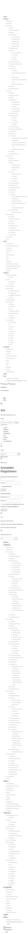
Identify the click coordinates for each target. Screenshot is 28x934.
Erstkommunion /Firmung (17, 212)
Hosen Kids (12, 171)
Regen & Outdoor (10, 236)
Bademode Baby (12, 66)
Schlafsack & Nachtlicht (11, 299)
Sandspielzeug (9, 248)
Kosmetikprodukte (13, 293)
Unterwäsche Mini (13, 131)
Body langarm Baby (16, 39)
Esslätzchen (12, 342)
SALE (8, 239)
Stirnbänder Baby (16, 77)
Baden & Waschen (10, 288)
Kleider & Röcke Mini (13, 113)
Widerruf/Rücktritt (7, 433)
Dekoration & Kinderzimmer (12, 275)
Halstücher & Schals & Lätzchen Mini (19, 142)
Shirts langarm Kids (16, 167)
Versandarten (6, 431)
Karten (8, 360)
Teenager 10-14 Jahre (10, 214)
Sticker (8, 259)
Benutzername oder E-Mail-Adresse (9, 476)
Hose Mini (14, 117)
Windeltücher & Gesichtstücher (15, 295)
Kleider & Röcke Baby (14, 48)
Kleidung (6, 18)
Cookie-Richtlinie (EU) (8, 441)
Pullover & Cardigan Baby (14, 30)
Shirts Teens (12, 221)
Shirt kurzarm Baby (16, 43)
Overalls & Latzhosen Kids (14, 182)
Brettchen (11, 340)
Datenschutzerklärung (13, 506)
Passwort (3, 482)
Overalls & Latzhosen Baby (14, 61)
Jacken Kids (12, 158)
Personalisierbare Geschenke (12, 355)
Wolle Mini (12, 97)
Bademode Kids (12, 191)
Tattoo (8, 257)
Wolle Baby (12, 32)
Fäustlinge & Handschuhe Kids (18, 207)
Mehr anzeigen (4, 456)
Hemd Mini (15, 106)
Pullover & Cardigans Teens (14, 218)
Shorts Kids (15, 180)
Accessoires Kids (13, 194)
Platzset (11, 344)
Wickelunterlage (12, 317)
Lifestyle (6, 272)
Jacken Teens (12, 216)
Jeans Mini (14, 120)
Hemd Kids (15, 169)
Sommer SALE (9, 21)
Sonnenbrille (15, 70)
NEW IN (5, 16)
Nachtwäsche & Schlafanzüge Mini (16, 129)
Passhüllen (11, 284)
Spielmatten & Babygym (14, 313)
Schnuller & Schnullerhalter (14, 311)
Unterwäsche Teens (13, 227)
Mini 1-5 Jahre (9, 90)
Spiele (5, 241)
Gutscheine (9, 353)
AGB (5, 435)
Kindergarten (9, 367)
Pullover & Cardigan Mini (14, 95)
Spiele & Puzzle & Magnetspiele (12, 245)
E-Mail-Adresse (5, 497)
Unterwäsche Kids (13, 189)
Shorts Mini (15, 124)
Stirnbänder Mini (16, 140)
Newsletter (5, 427)
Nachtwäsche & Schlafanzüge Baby (16, 63)
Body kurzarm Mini (16, 102)
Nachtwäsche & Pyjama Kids (15, 187)
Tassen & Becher (13, 331)
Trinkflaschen (12, 335)
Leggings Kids (15, 178)
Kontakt (5, 439)
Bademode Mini (12, 133)
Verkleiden (8, 270)
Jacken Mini (12, 93)
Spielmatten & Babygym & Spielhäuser (13, 266)
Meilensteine (12, 304)
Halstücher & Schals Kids (17, 200)
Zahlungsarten (6, 429)
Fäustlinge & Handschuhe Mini (18, 149)
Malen (8, 252)
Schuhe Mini (12, 151)
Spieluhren (11, 315)
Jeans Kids (14, 176)
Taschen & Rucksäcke (10, 286)
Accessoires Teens (13, 234)
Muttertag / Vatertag (10, 349)
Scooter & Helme (10, 243)
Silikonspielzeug (9, 250)
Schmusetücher (12, 306)
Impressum (6, 437)
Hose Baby (12, 50)
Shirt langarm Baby (16, 45)
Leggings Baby (15, 54)
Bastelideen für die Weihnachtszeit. (13, 378)
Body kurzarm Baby (16, 36)
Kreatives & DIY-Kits (10, 254)
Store (5, 373)
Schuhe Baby (12, 86)
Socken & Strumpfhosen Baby (18, 84)
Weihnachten (9, 351)
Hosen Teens (12, 223)
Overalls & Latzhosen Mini (14, 126)
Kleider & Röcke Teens (14, 225)
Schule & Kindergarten (11, 371)
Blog (5, 376)
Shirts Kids (12, 162)
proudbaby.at (4, 387)
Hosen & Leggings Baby (17, 52)
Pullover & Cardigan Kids (14, 160)
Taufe (8, 364)
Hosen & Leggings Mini (14, 115)
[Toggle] (8, 542)
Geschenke (6, 346)
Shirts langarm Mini (16, 111)
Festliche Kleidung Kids (14, 209)
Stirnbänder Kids (16, 198)
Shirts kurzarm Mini (16, 108)
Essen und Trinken (10, 319)
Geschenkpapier (12, 281)
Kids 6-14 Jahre (9, 156)
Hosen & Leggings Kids (17, 173)
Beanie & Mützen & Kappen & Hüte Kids (20, 196)
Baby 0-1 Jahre (9, 25)
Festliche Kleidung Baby (14, 88)
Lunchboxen (12, 337)
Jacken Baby (12, 27)
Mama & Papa (9, 23)
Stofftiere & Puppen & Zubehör (12, 268)
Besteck (11, 328)
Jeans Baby (15, 57)
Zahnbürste (12, 297)
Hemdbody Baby (16, 41)
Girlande (11, 277)
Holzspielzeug (9, 261)
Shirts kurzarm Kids (16, 164)
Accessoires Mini (13, 135)
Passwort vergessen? (6, 493)
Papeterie (8, 279)
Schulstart (8, 369)
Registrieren (3, 510)
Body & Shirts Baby (13, 34)
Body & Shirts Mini (13, 99)
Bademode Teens (13, 232)
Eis (10, 324)
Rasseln (11, 308)
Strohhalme (12, 333)
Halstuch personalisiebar (11, 358)
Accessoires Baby (13, 68)
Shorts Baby (15, 59)
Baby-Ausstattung (10, 302)
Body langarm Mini (16, 104)
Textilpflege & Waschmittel (14, 290)
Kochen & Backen (13, 322)
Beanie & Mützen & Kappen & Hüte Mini (20, 138)
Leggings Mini (15, 122)
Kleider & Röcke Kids (13, 185)
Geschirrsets (12, 326)
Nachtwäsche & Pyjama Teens (15, 230)
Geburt (8, 362)
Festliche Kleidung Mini (14, 153)
